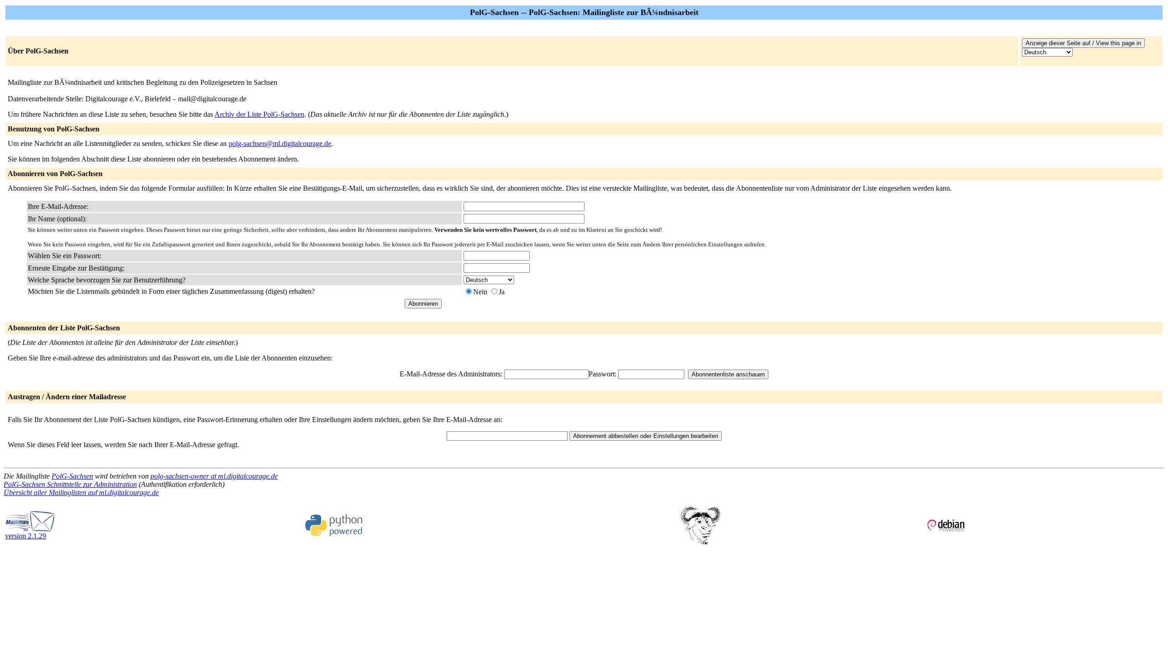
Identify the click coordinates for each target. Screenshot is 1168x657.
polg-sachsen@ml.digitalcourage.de (280, 143)
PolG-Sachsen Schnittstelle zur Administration (70, 484)
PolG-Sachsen (72, 476)
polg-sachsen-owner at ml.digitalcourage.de (214, 476)
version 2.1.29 (25, 536)
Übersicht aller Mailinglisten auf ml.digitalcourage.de (81, 492)
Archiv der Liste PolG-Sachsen (259, 114)
